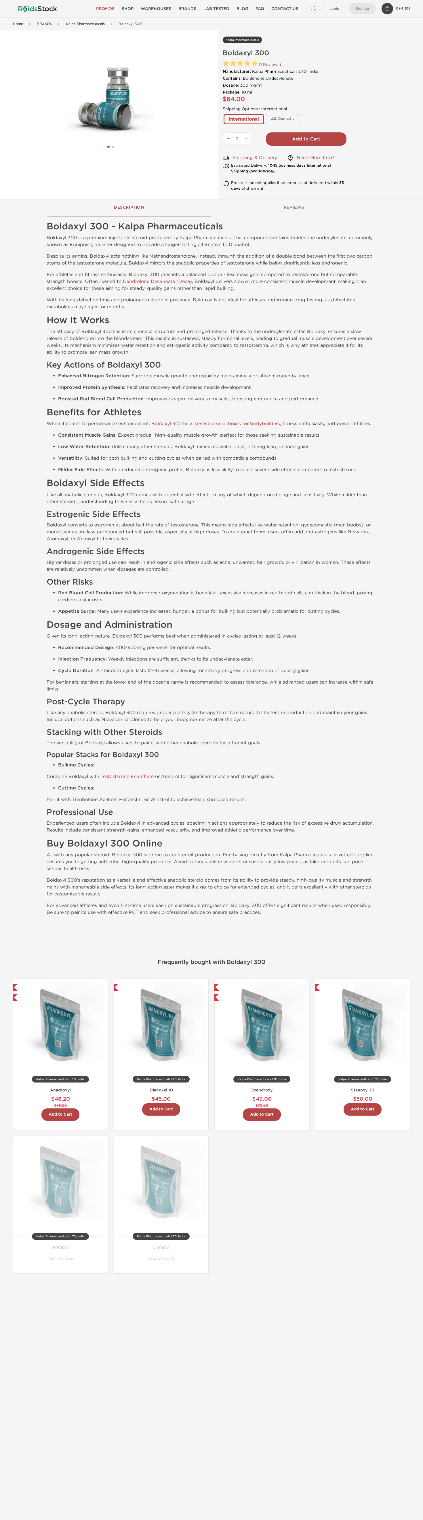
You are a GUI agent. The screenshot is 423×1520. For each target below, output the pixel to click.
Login (334, 9)
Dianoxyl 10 (161, 1090)
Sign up (362, 9)
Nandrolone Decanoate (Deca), (158, 281)
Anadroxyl (60, 1090)
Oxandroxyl (262, 1090)
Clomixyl (161, 1247)
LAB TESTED (216, 8)
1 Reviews (269, 64)
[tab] (129, 207)
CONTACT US (284, 8)
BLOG (242, 8)
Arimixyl (60, 1247)
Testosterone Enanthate (127, 776)
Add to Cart (306, 139)
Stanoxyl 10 (362, 1090)
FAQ (260, 8)
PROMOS (105, 8)
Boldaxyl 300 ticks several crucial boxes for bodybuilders (215, 423)
